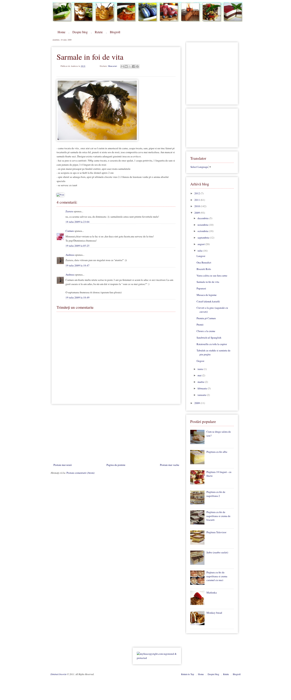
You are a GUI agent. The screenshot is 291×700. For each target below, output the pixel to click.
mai (200, 375)
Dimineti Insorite (58, 674)
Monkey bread (214, 612)
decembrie (203, 218)
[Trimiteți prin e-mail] (122, 66)
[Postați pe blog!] (126, 66)
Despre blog (80, 32)
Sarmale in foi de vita (208, 282)
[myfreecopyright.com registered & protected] (157, 658)
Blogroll (115, 32)
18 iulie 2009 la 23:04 (77, 222)
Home (61, 32)
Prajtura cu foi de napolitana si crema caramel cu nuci (216, 576)
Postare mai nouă (62, 465)
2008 (197, 403)
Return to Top (188, 674)
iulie (200, 250)
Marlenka (211, 592)
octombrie (203, 231)
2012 (197, 193)
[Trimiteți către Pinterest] (137, 66)
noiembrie (203, 224)
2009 (197, 212)
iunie (201, 369)
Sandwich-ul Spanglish (209, 337)
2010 (197, 206)
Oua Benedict (204, 262)
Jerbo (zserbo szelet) (217, 552)
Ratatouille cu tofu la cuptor (212, 344)
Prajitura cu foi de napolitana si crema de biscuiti (218, 516)
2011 (197, 200)
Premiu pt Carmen (206, 318)
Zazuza (69, 211)
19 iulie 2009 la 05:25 (77, 245)
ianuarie (202, 395)
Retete (99, 32)
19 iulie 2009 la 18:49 (77, 297)
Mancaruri (112, 66)
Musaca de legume (207, 295)
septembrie (204, 237)
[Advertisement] (80, 434)
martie (201, 382)
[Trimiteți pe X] (130, 66)
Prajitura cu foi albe (216, 452)
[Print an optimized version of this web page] (60, 194)
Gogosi (200, 361)
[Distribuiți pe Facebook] (134, 66)
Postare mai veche (169, 465)
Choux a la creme (206, 331)
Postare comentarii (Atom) (80, 473)
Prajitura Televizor (216, 532)
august (201, 244)
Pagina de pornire (116, 465)
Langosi (201, 256)
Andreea (70, 255)
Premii (200, 324)
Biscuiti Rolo (204, 269)
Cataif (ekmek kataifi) (208, 301)
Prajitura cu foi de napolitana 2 (215, 494)
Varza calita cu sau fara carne (212, 275)
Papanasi (201, 288)
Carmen (70, 231)
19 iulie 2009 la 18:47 (77, 265)
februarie (203, 388)
